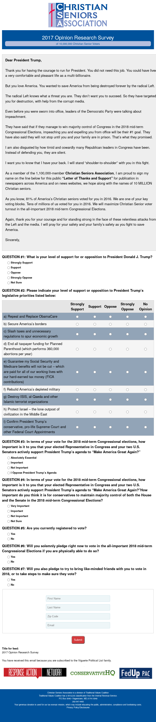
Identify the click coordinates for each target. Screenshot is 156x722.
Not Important (19, 467)
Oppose (16, 272)
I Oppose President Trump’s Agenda (33, 472)
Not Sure (16, 282)
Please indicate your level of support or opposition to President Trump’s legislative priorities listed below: (72, 293)
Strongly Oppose (21, 277)
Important (17, 462)
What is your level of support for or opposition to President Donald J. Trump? (77, 256)
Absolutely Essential (24, 457)
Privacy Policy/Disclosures (78, 707)
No (12, 538)
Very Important (20, 506)
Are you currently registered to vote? (44, 527)
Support (16, 267)
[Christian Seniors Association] (78, 15)
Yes (13, 534)
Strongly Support (21, 262)
